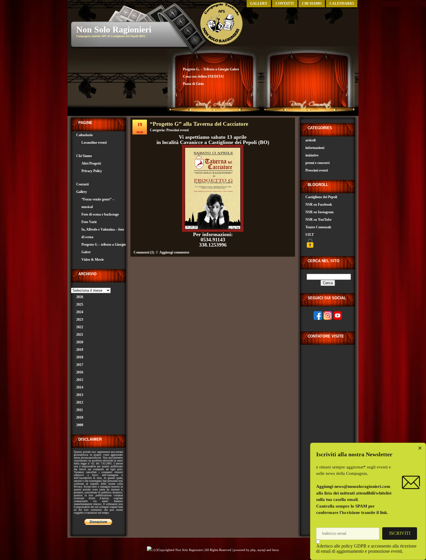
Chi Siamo (311, 3)
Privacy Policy (91, 171)
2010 (79, 417)
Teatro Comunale (318, 227)
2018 (79, 357)
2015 (79, 380)
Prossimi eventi (177, 130)
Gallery (258, 3)
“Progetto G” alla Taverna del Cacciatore (199, 124)
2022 (79, 327)
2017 (79, 365)
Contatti (285, 3)
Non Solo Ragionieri (113, 29)
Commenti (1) (144, 252)
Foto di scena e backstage (100, 214)
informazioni (314, 148)
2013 (79, 395)
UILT (309, 235)
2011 (79, 410)
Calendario (341, 3)
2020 (79, 342)
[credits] (149, 550)
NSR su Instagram (319, 212)
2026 (79, 297)
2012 (79, 402)
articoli (310, 140)
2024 (79, 312)
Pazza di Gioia (193, 84)
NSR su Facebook (318, 205)
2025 (79, 304)
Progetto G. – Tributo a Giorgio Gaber (211, 69)
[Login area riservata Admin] (310, 247)
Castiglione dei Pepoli (321, 197)
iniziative (311, 155)
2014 (79, 387)
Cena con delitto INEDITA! (203, 76)
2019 (79, 350)
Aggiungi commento (174, 252)
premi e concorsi (317, 163)
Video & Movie (92, 260)
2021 (79, 335)
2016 (79, 372)
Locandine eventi (94, 143)
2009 (79, 425)
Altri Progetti (91, 163)
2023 (79, 320)
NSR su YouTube (318, 220)
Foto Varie (89, 222)
